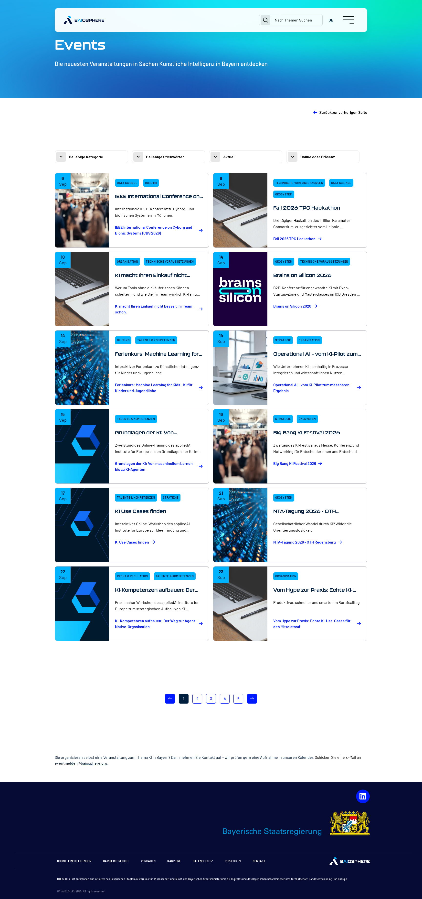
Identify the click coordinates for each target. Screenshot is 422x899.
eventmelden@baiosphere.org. (81, 763)
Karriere (174, 861)
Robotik (151, 182)
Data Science (127, 182)
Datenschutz (203, 861)
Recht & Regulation (132, 576)
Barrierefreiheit (116, 861)
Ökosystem (283, 194)
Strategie (283, 340)
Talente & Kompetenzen (156, 340)
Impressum (233, 861)
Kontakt (259, 861)
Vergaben (148, 861)
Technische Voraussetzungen (299, 182)
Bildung (123, 340)
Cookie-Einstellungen (74, 861)
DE (330, 20)
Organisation (127, 261)
